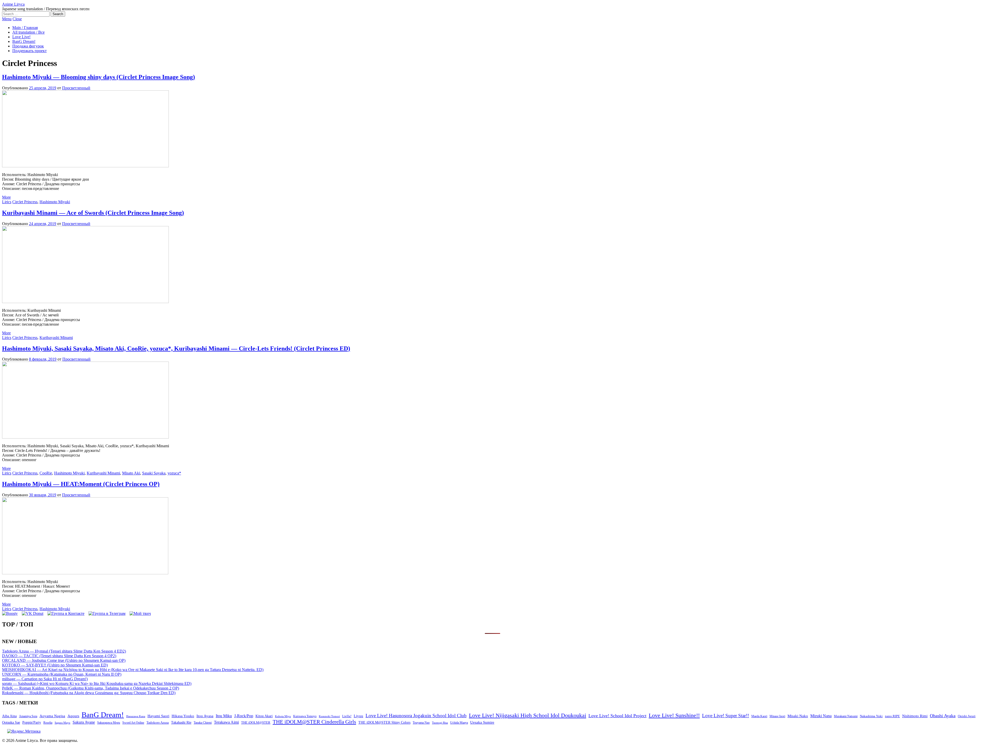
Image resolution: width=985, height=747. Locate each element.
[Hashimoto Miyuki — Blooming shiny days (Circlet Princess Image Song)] (85, 166)
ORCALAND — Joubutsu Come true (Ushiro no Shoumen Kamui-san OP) (63, 660)
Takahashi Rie (181, 722)
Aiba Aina (9, 716)
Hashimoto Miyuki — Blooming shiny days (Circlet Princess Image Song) (98, 77)
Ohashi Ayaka (943, 715)
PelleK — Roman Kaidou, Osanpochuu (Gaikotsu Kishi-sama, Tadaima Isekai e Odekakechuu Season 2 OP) (90, 688)
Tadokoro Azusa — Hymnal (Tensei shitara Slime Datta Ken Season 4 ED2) (64, 651)
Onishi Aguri (967, 716)
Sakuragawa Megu (108, 722)
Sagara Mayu (62, 722)
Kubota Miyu (283, 716)
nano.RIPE (892, 716)
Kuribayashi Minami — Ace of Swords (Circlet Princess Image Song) (93, 212)
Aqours (73, 716)
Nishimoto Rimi (915, 716)
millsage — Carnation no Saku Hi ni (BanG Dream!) (45, 679)
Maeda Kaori (759, 716)
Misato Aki (131, 473)
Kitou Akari (264, 716)
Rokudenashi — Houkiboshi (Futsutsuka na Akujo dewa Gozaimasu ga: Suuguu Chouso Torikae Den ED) (88, 693)
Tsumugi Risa (440, 722)
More (6, 197)
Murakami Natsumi (846, 716)
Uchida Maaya (459, 722)
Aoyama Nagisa (52, 716)
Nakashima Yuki (871, 716)
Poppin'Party (31, 722)
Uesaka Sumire (482, 722)
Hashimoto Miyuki (55, 202)
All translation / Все (28, 32)
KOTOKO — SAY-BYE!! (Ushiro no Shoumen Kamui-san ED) (55, 665)
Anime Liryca (13, 4)
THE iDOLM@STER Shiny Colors (384, 722)
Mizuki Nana (821, 716)
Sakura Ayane (84, 722)
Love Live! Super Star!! (725, 715)
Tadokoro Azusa (157, 722)
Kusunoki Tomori (329, 716)
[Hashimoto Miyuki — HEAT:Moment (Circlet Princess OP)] (85, 573)
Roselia (47, 722)
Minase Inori (777, 716)
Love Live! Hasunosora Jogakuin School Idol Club (416, 715)
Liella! (346, 716)
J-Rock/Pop (243, 716)
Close (17, 19)
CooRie (46, 473)
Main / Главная (25, 27)
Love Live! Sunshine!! (674, 715)
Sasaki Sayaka (153, 473)
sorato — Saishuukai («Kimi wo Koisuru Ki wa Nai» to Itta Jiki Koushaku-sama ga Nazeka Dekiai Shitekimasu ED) (96, 683)
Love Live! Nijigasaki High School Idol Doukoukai (527, 715)
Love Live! (21, 37)
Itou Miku (224, 716)
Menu (7, 19)
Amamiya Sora (28, 716)
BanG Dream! (23, 41)
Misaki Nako (797, 716)
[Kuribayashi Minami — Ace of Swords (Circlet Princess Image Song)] (85, 301)
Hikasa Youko (183, 716)
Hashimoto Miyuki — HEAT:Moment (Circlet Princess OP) (81, 484)
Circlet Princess (24, 202)
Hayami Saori (158, 716)
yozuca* (174, 473)
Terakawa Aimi (226, 722)
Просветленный (76, 88)
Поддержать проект (29, 50)
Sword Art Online (133, 722)
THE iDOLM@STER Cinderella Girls (314, 722)
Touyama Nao (421, 722)
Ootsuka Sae (11, 722)
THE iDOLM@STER (255, 722)
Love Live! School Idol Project (617, 715)
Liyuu (358, 716)
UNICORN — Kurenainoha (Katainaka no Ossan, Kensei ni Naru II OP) (61, 674)
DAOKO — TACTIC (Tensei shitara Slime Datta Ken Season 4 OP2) (59, 656)
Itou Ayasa (204, 716)
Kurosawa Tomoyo (305, 716)
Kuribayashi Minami (56, 337)
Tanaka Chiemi (203, 722)
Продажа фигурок (28, 46)
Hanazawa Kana (135, 716)
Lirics (6, 202)
